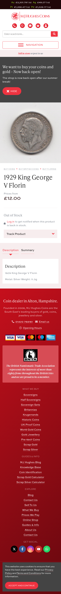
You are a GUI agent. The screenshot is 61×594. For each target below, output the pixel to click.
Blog (30, 495)
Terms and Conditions (29, 573)
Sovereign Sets (30, 404)
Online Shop (30, 520)
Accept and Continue (21, 585)
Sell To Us (30, 505)
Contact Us (31, 500)
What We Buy (30, 510)
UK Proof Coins (30, 424)
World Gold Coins (30, 429)
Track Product (16, 234)
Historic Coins (30, 419)
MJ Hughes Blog (30, 462)
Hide (13, 91)
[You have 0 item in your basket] (38, 25)
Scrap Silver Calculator (30, 482)
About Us (30, 530)
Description (11, 250)
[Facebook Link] (22, 549)
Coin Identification (30, 472)
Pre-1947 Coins (30, 439)
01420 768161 (24, 321)
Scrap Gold (30, 444)
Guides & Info (30, 525)
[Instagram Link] (30, 549)
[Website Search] (54, 34)
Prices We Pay (30, 515)
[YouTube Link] (38, 549)
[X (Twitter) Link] (14, 549)
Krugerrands (30, 414)
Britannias (30, 409)
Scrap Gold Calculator (30, 477)
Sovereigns (30, 394)
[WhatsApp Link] (46, 549)
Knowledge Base (30, 467)
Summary (27, 250)
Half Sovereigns (31, 399)
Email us (44, 321)
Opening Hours (32, 328)
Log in (10, 221)
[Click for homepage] (30, 16)
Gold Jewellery (30, 434)
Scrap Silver (30, 449)
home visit (38, 53)
